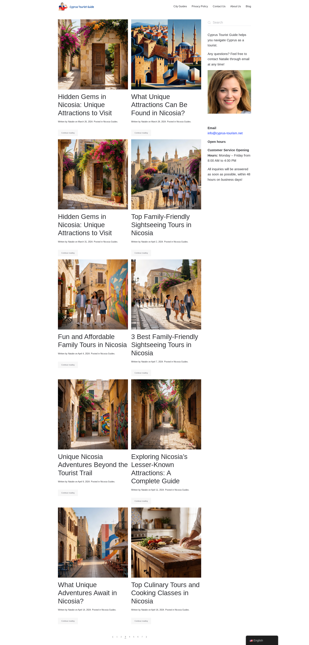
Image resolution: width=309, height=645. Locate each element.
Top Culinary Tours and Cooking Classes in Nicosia (165, 593)
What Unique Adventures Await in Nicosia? (87, 593)
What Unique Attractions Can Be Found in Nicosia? (159, 105)
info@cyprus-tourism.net (225, 133)
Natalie (71, 121)
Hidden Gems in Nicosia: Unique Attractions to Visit (85, 105)
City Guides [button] (180, 6)
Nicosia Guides (110, 121)
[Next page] (146, 637)
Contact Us (219, 6)
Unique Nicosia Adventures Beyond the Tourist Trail (93, 465)
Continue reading (68, 133)
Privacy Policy (200, 6)
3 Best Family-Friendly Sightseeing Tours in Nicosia (164, 345)
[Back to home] (76, 6)
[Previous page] (113, 637)
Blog (248, 6)
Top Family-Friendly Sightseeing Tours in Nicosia (161, 225)
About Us (235, 6)
